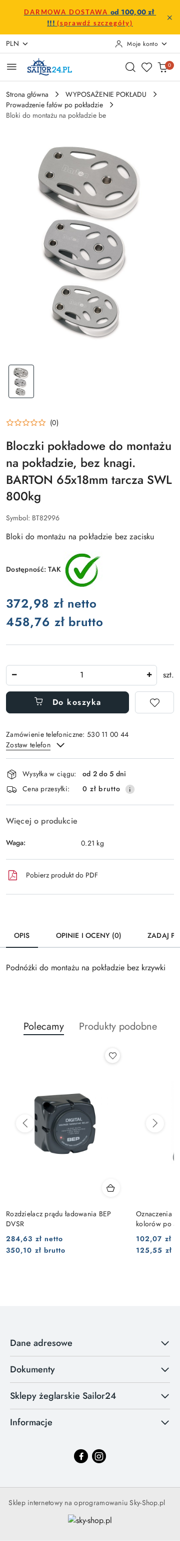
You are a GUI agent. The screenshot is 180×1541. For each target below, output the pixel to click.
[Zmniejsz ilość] (14, 675)
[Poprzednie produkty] (25, 1123)
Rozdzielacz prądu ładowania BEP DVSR (59, 1219)
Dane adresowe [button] (41, 1342)
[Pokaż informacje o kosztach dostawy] (130, 789)
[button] (32, 423)
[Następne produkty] (155, 1123)
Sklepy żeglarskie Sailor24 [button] (63, 1395)
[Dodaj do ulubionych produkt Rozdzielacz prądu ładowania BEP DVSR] (112, 1055)
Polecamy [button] (44, 1026)
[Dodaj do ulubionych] (154, 702)
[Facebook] (81, 1456)
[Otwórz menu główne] (12, 66)
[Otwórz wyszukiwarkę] (130, 66)
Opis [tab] (22, 935)
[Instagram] (99, 1456)
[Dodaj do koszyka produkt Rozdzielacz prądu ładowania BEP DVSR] (111, 1188)
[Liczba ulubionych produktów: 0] (146, 66)
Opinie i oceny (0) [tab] (89, 935)
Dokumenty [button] (32, 1369)
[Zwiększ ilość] (149, 675)
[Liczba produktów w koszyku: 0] (162, 66)
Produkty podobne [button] (118, 1026)
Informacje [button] (31, 1422)
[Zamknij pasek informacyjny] (169, 17)
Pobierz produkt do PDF (62, 875)
